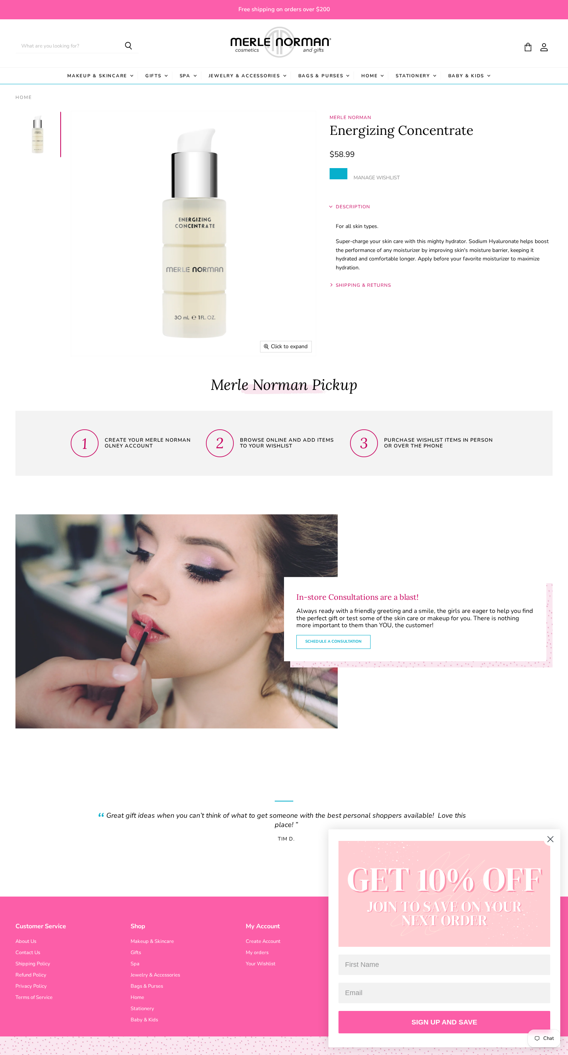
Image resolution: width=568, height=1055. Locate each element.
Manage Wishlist (377, 177)
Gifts (154, 76)
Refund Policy (30, 975)
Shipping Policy (32, 963)
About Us (25, 941)
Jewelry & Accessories (245, 76)
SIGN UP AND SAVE (444, 1022)
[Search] (128, 46)
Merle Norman (350, 117)
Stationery (414, 76)
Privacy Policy (31, 986)
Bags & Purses (321, 76)
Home (370, 76)
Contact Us (27, 952)
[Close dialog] (550, 839)
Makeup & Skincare (98, 76)
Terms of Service (34, 997)
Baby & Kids (467, 76)
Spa (186, 76)
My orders (257, 952)
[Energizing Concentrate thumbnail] (38, 134)
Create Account (263, 941)
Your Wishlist (260, 963)
